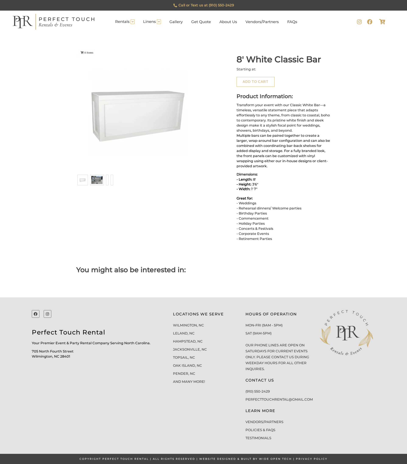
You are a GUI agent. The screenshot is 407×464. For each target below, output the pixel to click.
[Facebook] (369, 21)
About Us (228, 22)
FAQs (292, 22)
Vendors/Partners (262, 22)
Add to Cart (255, 82)
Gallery (176, 22)
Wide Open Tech (275, 458)
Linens (149, 21)
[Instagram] (359, 21)
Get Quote (201, 22)
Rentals (122, 21)
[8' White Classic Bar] (82, 180)
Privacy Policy (312, 458)
